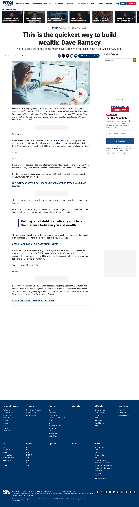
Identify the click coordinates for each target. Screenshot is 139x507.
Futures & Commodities (57, 418)
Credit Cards (7, 415)
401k (4, 425)
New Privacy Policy (28, 491)
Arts (96, 425)
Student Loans (8, 412)
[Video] (51, 83)
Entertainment (100, 410)
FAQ (96, 457)
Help (57, 491)
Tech (92, 4)
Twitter (63, 56)
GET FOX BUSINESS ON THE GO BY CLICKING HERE (35, 244)
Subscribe (120, 141)
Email (76, 56)
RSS (122, 492)
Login (123, 3)
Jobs (97, 450)
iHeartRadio (134, 492)
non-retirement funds (48, 165)
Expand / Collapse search (118, 3)
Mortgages (6, 410)
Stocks (51, 410)
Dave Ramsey (41, 108)
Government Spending (33, 410)
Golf (27, 463)
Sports (29, 443)
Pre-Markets (53, 433)
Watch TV (132, 3)
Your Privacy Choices (47, 491)
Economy (37, 4)
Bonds (51, 420)
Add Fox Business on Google (89, 56)
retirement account (65, 140)
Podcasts (109, 4)
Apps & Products (101, 478)
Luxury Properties (124, 415)
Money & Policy (31, 412)
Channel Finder (100, 447)
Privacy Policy (114, 148)
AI (3, 463)
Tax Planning (7, 431)
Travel (97, 415)
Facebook (59, 56)
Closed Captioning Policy (103, 465)
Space (5, 465)
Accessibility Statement (103, 468)
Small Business (31, 415)
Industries (52, 428)
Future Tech (7, 460)
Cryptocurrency (54, 415)
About (98, 443)
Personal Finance (22, 4)
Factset (67, 493)
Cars (96, 418)
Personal (121, 410)
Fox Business (8, 3)
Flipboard (114, 492)
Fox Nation (98, 473)
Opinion (55, 28)
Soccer (28, 460)
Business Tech (7, 455)
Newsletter (126, 492)
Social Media (7, 450)
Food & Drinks (99, 423)
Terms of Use (125, 148)
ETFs (50, 423)
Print (71, 56)
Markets (47, 4)
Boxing (28, 457)
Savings (5, 420)
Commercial (122, 412)
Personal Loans (8, 418)
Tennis (28, 465)
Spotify (130, 492)
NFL (27, 447)
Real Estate (81, 4)
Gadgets (5, 452)
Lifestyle (69, 4)
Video (100, 4)
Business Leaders (55, 425)
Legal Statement (28, 495)
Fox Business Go (100, 476)
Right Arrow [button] (135, 17)
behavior (55, 235)
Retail (51, 431)
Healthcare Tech (8, 457)
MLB (27, 452)
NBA (27, 450)
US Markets (53, 412)
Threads (67, 56)
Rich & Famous (100, 412)
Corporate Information (103, 463)
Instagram (106, 492)
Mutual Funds (53, 436)
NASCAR (29, 455)
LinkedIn (118, 492)
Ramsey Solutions (22, 56)
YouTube (110, 492)
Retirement (6, 428)
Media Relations (100, 460)
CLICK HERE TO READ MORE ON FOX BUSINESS (33, 300)
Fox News (98, 471)
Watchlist (59, 4)
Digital (5, 447)
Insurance (6, 423)
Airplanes (98, 420)
